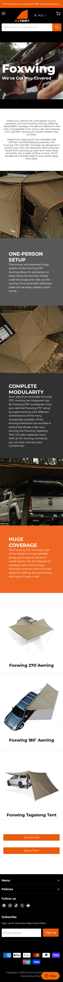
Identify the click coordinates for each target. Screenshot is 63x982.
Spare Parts (31, 850)
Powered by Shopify (31, 976)
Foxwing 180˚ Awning (31, 740)
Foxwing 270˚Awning (31, 665)
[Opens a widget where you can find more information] (50, 976)
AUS (40, 15)
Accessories (31, 837)
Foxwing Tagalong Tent (31, 814)
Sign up (51, 932)
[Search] (56, 27)
